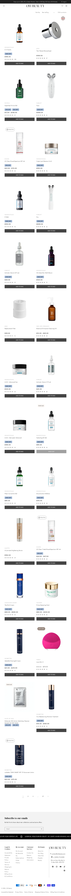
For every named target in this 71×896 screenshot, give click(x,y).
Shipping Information (30, 859)
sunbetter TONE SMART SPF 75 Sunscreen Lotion (19, 772)
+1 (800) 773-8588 (58, 857)
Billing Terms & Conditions (8, 875)
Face (37, 105)
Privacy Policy (19, 892)
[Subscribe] (41, 829)
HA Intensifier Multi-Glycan (44, 273)
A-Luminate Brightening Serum (14, 550)
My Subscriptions (20, 857)
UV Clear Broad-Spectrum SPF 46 (15, 161)
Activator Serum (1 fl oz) (43, 382)
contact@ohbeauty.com (58, 854)
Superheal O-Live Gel (11, 105)
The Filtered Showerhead (43, 51)
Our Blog (40, 853)
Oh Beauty (9, 888)
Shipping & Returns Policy (8, 869)
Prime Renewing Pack (42, 605)
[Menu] (4, 6)
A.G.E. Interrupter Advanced (13, 438)
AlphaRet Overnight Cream (13, 661)
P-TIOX (7, 217)
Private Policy (7, 859)
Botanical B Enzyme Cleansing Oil (46, 328)
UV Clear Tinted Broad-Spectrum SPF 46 (48, 549)
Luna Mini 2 (39, 662)
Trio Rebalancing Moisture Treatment (47, 717)
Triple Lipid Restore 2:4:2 (44, 161)
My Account (19, 851)
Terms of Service (7, 863)
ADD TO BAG (51, 63)
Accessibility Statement (8, 854)
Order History (18, 861)
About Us (40, 851)
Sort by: (38, 12)
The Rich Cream (9, 605)
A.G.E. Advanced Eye (11, 382)
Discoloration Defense (43, 494)
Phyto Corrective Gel (11, 494)
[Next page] (48, 796)
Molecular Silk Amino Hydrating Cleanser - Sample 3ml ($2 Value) (17, 722)
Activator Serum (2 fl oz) (12, 273)
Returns (29, 855)
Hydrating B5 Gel (41, 438)
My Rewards (19, 853)
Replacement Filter (10, 328)
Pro (37, 217)
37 (43, 796)
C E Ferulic (8, 50)
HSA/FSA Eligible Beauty (41, 858)
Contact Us (30, 853)
